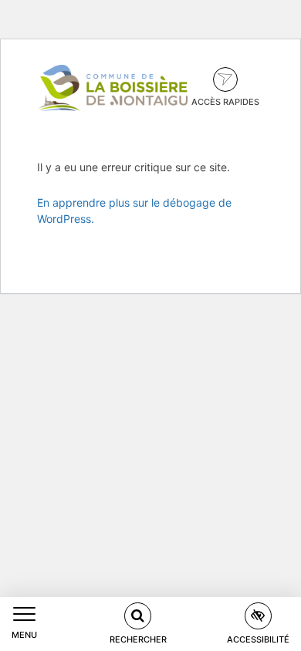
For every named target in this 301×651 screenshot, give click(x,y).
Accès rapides (225, 101)
